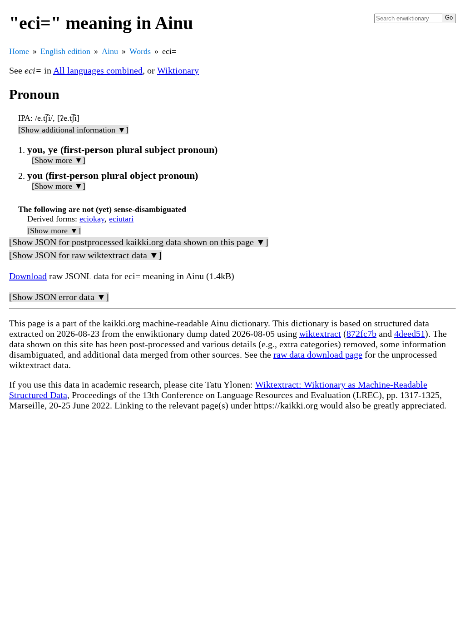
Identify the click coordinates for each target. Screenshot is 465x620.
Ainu (110, 51)
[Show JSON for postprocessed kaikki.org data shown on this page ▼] (138, 242)
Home (19, 51)
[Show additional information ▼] (73, 129)
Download (28, 276)
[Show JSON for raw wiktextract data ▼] (85, 255)
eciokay (91, 218)
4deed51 (409, 334)
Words (140, 51)
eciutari (121, 218)
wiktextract (320, 334)
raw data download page (317, 354)
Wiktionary (178, 70)
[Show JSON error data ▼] (59, 297)
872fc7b (361, 334)
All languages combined (98, 70)
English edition (65, 51)
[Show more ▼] (58, 160)
